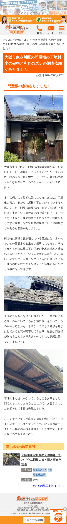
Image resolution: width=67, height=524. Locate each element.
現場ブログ (22, 39)
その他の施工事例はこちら (48, 485)
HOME (7, 39)
